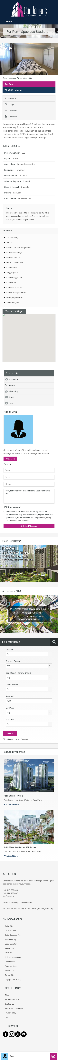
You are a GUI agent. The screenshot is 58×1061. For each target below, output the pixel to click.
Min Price (10, 708)
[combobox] (29, 654)
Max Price (10, 720)
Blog (7, 995)
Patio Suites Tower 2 (13, 796)
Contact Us (9, 1004)
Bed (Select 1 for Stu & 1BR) (18, 673)
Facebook (13, 379)
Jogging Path (12, 272)
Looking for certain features (16, 739)
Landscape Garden (14, 287)
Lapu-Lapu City (11, 944)
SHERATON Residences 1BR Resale (20, 847)
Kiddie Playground (14, 277)
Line (11, 403)
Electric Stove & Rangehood (18, 247)
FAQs (7, 1017)
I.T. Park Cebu (10, 931)
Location (9, 649)
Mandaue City (10, 939)
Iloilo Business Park (13, 957)
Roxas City (9, 971)
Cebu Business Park (13, 935)
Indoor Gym (11, 267)
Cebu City (9, 926)
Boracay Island (11, 966)
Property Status (13, 661)
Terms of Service (17, 521)
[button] (32, 338)
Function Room (13, 257)
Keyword (10, 696)
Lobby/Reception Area (16, 292)
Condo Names (12, 685)
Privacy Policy (45, 518)
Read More (37, 800)
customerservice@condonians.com (17, 902)
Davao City (9, 975)
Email (11, 397)
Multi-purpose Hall (14, 297)
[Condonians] (29, 9)
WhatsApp (13, 391)
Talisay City (9, 948)
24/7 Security (12, 237)
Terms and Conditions (14, 1008)
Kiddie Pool (11, 282)
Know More (10, 459)
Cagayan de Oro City (13, 979)
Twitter (12, 385)
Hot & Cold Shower (14, 262)
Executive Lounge (14, 252)
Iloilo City (8, 953)
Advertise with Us (12, 999)
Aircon (9, 242)
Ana (12, 1056)
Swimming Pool (13, 302)
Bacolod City (10, 962)
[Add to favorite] (5, 50)
